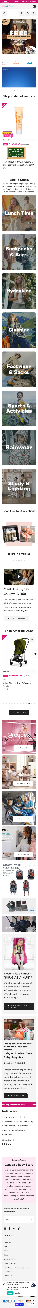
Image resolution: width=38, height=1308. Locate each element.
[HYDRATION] (19, 291)
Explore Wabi (25, 854)
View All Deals (21, 713)
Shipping (7, 1255)
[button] (32, 639)
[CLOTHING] (19, 330)
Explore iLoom (25, 783)
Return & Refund (10, 1259)
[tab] (7, 57)
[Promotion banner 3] (19, 924)
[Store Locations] (33, 13)
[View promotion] (19, 36)
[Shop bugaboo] (26, 63)
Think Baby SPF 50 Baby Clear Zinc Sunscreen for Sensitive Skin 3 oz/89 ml (18, 164)
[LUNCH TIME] (19, 213)
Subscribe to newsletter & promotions (16, 1210)
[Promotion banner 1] (19, 879)
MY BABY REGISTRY (17, 1096)
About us (7, 1242)
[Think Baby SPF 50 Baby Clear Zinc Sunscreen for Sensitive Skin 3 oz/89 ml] (19, 121)
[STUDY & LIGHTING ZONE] (19, 486)
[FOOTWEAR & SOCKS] (19, 369)
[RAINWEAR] (19, 447)
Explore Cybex (25, 748)
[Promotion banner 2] (19, 906)
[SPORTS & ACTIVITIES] (19, 408)
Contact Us (8, 1275)
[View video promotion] (19, 77)
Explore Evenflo (24, 819)
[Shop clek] (12, 63)
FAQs (6, 1250)
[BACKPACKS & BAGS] (19, 252)
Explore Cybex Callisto (17, 618)
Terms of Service (10, 1263)
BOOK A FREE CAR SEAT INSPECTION (17, 1006)
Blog (5, 1246)
